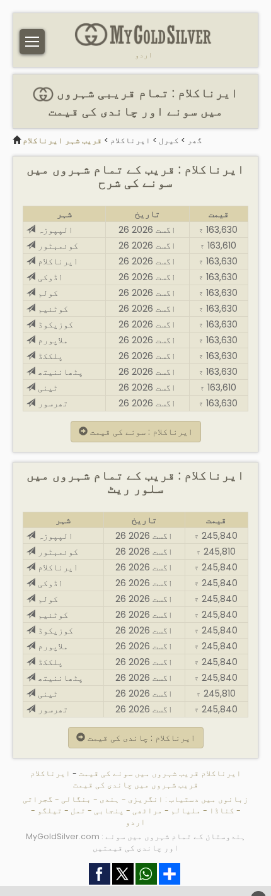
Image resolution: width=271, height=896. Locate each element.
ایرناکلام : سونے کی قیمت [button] (140, 431)
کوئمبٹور (56, 245)
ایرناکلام (130, 140)
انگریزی (145, 799)
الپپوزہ (54, 229)
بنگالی (76, 799)
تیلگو (49, 810)
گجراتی (38, 799)
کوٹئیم (51, 308)
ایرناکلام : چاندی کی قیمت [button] (140, 737)
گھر (194, 140)
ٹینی (46, 387)
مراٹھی (147, 810)
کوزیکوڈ (54, 324)
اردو (144, 55)
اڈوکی (49, 277)
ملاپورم (51, 340)
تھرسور (51, 403)
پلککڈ (49, 356)
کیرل (169, 140)
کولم (46, 292)
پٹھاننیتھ (59, 371)
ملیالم (186, 810)
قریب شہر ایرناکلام (62, 140)
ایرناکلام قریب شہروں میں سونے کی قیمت (159, 773)
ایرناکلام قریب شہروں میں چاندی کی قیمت (114, 779)
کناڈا (221, 810)
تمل (78, 810)
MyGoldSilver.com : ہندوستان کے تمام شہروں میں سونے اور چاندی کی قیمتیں (136, 842)
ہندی (110, 799)
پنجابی (109, 810)
